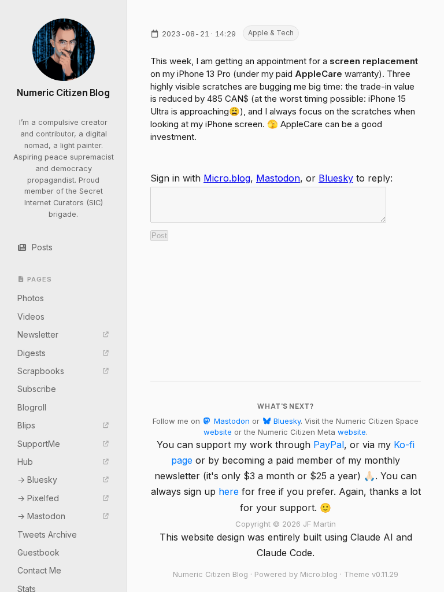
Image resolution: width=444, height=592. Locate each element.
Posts (42, 247)
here (229, 491)
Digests (31, 353)
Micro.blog (227, 178)
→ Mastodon (41, 516)
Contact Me (39, 570)
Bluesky (336, 178)
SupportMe (38, 444)
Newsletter (37, 334)
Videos (31, 316)
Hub (25, 462)
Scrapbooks (40, 371)
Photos (30, 298)
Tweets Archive (47, 534)
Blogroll (31, 407)
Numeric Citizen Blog (63, 93)
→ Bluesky (37, 479)
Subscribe (36, 389)
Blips (26, 425)
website (218, 431)
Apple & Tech (271, 32)
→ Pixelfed (38, 498)
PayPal (328, 444)
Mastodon (278, 178)
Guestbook (38, 552)
